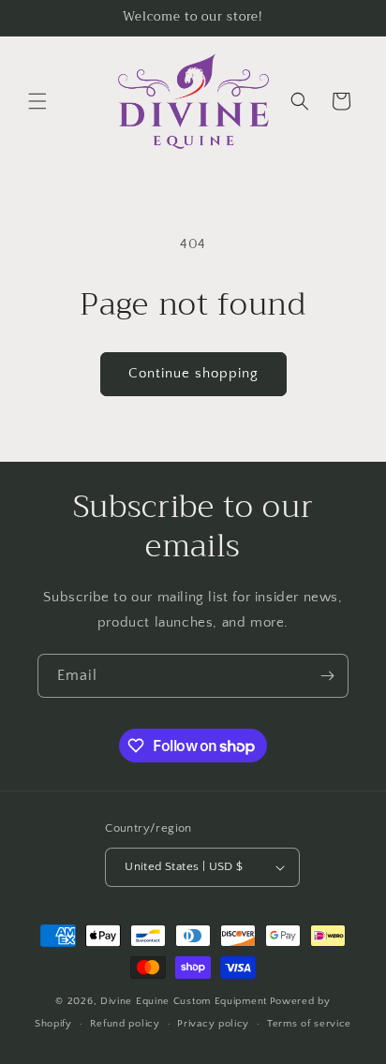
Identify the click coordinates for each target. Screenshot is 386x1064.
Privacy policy (213, 1023)
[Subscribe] (327, 676)
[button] (37, 101)
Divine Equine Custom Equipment (183, 1001)
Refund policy (125, 1023)
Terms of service (309, 1023)
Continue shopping (193, 373)
